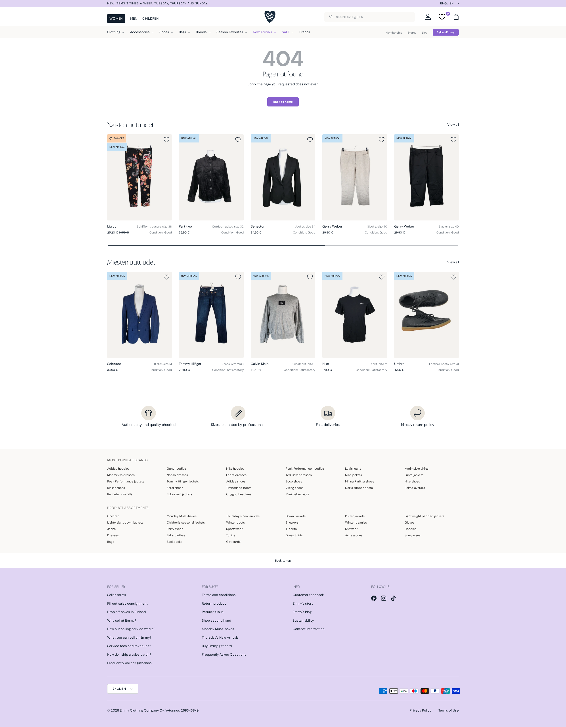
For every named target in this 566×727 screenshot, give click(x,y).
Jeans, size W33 (233, 364)
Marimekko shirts (416, 469)
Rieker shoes (116, 488)
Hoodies (410, 529)
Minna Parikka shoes (359, 481)
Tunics (230, 535)
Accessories (140, 32)
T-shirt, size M (377, 364)
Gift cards (233, 542)
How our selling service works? (131, 629)
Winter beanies (356, 522)
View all (453, 124)
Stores (411, 32)
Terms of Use (448, 710)
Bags (182, 32)
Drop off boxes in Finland (126, 612)
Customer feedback (308, 595)
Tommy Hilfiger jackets (183, 481)
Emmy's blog (302, 612)
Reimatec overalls (119, 494)
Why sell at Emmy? (121, 620)
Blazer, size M (163, 364)
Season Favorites (229, 32)
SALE (286, 32)
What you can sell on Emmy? (129, 637)
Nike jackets (353, 475)
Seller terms (116, 595)
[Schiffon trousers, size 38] (139, 177)
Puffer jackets (355, 516)
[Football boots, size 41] (426, 315)
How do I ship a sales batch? (129, 654)
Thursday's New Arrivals (220, 637)
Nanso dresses (177, 475)
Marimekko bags (297, 494)
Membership (394, 32)
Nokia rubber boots (359, 488)
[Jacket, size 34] (283, 177)
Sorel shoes (175, 488)
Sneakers (292, 522)
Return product (214, 603)
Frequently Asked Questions (129, 663)
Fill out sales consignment (127, 603)
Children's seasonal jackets (186, 522)
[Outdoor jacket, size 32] (211, 177)
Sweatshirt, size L (303, 364)
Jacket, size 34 (305, 226)
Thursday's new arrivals (243, 516)
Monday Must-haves (182, 516)
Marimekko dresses (121, 475)
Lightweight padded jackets (424, 516)
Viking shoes (294, 488)
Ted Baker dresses (299, 475)
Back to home (283, 102)
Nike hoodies (235, 469)
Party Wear (175, 529)
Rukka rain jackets (179, 494)
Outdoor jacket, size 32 (228, 226)
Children (150, 18)
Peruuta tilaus (213, 612)
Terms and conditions (219, 595)
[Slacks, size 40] (354, 177)
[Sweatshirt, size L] (283, 315)
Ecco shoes (294, 481)
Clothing (113, 32)
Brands (201, 32)
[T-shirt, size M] (354, 315)
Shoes (164, 32)
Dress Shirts (294, 535)
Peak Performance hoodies (305, 469)
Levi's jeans (353, 469)
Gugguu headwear (239, 494)
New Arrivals (262, 32)
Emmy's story (303, 603)
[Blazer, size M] (139, 315)
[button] (456, 17)
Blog (424, 32)
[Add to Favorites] (166, 139)
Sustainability (303, 620)
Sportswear (234, 529)
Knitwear (351, 529)
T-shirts (291, 529)
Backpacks (174, 542)
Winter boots (235, 522)
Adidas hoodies (118, 469)
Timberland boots (238, 488)
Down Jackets (296, 516)
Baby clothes (176, 535)
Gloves (409, 522)
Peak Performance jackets (125, 481)
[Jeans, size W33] (211, 315)
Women (116, 18)
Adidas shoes (235, 481)
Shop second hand (216, 620)
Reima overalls (415, 488)
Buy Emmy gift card (217, 646)
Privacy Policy (420, 710)
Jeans (111, 529)
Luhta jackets (414, 475)
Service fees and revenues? (129, 646)
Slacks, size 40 (377, 226)
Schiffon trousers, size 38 (154, 226)
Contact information (309, 629)
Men (133, 18)
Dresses (113, 535)
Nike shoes (412, 481)
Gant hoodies (176, 469)
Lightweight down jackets (125, 522)
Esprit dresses (236, 475)
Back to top (283, 560)
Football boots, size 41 (444, 364)
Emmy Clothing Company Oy (142, 710)
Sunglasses (413, 535)
